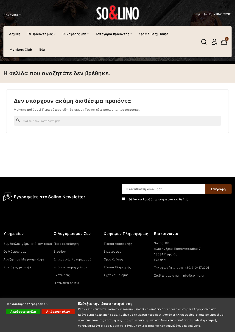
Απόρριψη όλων (58, 311)
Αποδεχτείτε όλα (23, 311)
